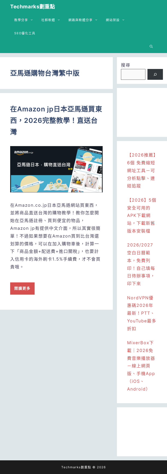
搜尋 (125, 65)
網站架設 (113, 20)
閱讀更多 (22, 288)
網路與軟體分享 (80, 20)
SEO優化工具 (24, 33)
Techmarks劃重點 (32, 6)
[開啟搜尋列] (151, 46)
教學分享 (21, 20)
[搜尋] (155, 74)
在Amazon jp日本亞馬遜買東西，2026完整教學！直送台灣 (56, 120)
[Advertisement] (142, 112)
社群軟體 (48, 20)
